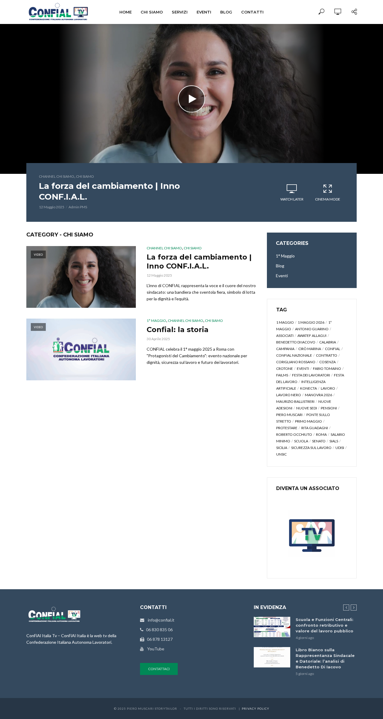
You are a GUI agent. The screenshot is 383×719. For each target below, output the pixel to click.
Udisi (339, 447)
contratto (326, 355)
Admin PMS (78, 207)
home (125, 12)
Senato (319, 441)
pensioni (329, 408)
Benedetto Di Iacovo (295, 342)
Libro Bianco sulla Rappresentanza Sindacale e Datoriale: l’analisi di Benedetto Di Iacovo (325, 658)
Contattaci (159, 669)
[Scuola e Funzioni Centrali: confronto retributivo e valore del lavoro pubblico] (272, 627)
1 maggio (285, 322)
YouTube (154, 648)
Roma (321, 434)
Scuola (301, 441)
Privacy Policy (255, 708)
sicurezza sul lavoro (311, 447)
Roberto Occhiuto (294, 434)
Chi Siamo (85, 176)
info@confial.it (159, 619)
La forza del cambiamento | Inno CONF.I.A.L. (109, 191)
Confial (332, 348)
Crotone (284, 368)
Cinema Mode (327, 199)
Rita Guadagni (314, 428)
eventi (303, 368)
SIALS (333, 441)
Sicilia (281, 447)
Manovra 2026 (318, 395)
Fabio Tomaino (327, 368)
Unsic (281, 454)
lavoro (328, 388)
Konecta (308, 388)
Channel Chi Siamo (56, 176)
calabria (327, 342)
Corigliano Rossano (295, 362)
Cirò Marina (309, 348)
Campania (285, 348)
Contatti (252, 12)
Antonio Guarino (312, 329)
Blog (226, 12)
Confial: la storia (178, 329)
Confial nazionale (294, 355)
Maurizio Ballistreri (295, 401)
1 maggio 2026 (311, 322)
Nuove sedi (306, 408)
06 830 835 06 (158, 629)
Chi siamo (152, 12)
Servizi (180, 12)
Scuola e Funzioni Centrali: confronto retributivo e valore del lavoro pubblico (324, 625)
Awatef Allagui (311, 335)
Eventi (204, 12)
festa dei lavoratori (311, 375)
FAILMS (282, 375)
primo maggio (308, 421)
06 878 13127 (158, 639)
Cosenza (327, 362)
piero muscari (289, 414)
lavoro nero (288, 395)
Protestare (286, 428)
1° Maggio (156, 320)
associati (285, 335)
